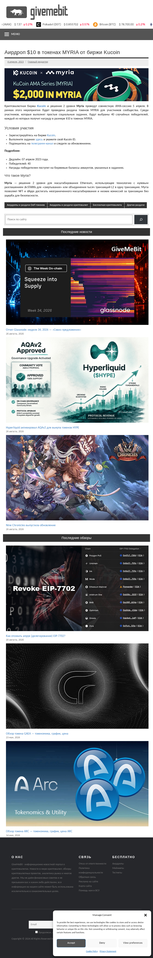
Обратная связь (87, 877)
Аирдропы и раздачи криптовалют (69, 205)
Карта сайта (85, 886)
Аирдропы (118, 863)
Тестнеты (117, 872)
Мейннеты (118, 868)
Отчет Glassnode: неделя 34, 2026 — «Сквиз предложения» (43, 329)
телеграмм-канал (42, 143)
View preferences (133, 943)
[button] (145, 915)
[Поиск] (141, 219)
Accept (71, 943)
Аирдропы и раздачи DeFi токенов (26, 205)
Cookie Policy (92, 951)
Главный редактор (38, 62)
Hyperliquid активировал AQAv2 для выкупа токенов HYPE (42, 427)
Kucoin (41, 106)
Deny (102, 943)
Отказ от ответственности (92, 863)
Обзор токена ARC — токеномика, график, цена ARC (39, 831)
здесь (39, 139)
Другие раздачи (136, 205)
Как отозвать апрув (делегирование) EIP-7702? (35, 636)
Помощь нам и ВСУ (89, 890)
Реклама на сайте (88, 881)
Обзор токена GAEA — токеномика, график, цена (37, 733)
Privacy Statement (108, 951)
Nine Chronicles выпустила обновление (31, 525)
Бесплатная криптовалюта (107, 205)
